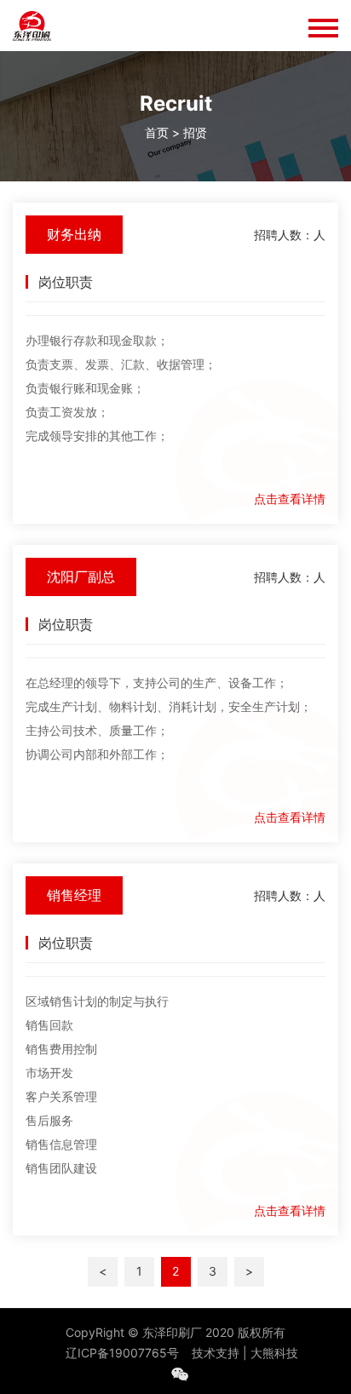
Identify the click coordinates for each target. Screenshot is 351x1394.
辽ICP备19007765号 (122, 1352)
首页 (157, 132)
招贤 (195, 132)
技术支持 (215, 1352)
